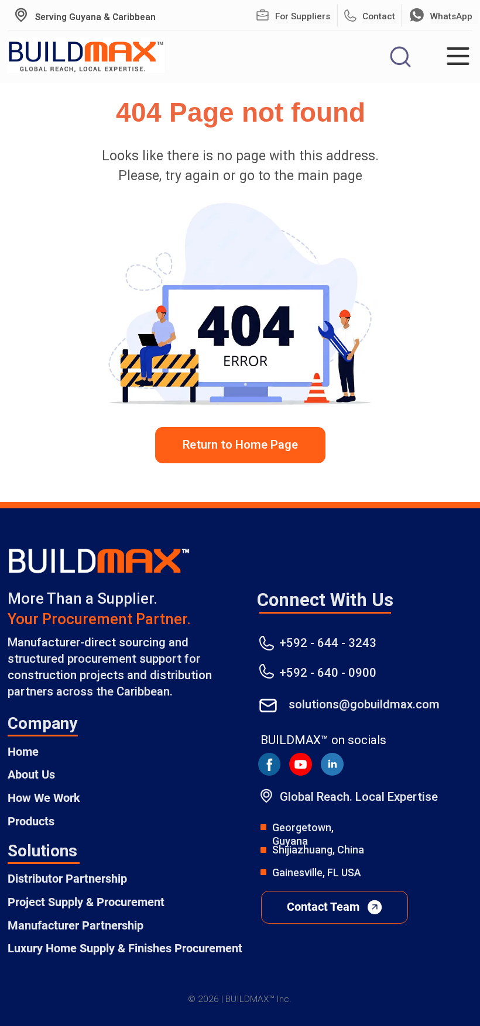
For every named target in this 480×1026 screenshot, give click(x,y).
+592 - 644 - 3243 (327, 643)
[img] (262, 15)
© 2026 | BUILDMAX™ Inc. (240, 999)
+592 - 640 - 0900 (327, 673)
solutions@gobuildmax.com (364, 704)
